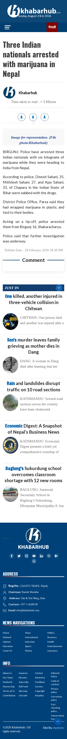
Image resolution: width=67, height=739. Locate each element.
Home (6, 632)
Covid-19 (7, 650)
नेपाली (52, 27)
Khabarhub (28, 92)
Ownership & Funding (57, 717)
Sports (28, 646)
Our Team (8, 677)
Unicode (23, 695)
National (7, 637)
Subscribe (23, 682)
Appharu (58, 727)
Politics (51, 632)
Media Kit (7, 682)
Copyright (40, 691)
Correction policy (56, 698)
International (31, 637)
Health (50, 641)
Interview (30, 641)
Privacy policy (54, 690)
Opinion (7, 641)
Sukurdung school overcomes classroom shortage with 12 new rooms (33, 474)
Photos (28, 650)
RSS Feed (23, 686)
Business (52, 637)
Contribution (9, 695)
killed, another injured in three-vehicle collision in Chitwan (33, 302)
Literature (52, 650)
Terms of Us (9, 691)
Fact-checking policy (55, 708)
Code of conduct (55, 682)
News (28, 632)
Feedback (40, 682)
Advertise (40, 677)
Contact (39, 673)
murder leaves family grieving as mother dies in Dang (33, 346)
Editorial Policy (55, 675)
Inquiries (23, 673)
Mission (23, 677)
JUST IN (12, 288)
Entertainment (54, 646)
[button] (58, 721)
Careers (39, 686)
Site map (23, 691)
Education (8, 646)
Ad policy (39, 695)
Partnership (9, 686)
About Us (7, 673)
